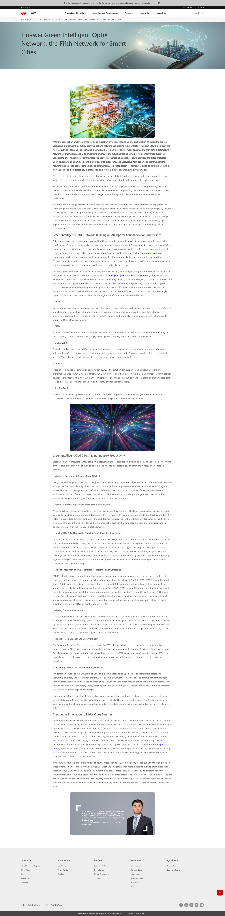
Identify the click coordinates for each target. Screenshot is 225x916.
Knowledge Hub (137, 878)
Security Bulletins (173, 870)
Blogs (133, 886)
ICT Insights (32, 19)
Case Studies (135, 866)
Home (23, 19)
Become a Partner (100, 866)
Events (23, 874)
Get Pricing (62, 866)
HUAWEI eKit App (33, 905)
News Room (25, 870)
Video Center (135, 874)
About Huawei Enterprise (30, 866)
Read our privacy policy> (142, 3)
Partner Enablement (101, 874)
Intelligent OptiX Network (120, 275)
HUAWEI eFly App (56, 905)
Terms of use (139, 913)
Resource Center (137, 870)
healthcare (157, 253)
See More (24, 882)
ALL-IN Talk (135, 882)
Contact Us (25, 878)
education (146, 253)
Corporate (171, 866)
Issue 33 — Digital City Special (51, 19)
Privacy (130, 913)
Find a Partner (99, 870)
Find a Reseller (63, 870)
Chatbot (61, 874)
